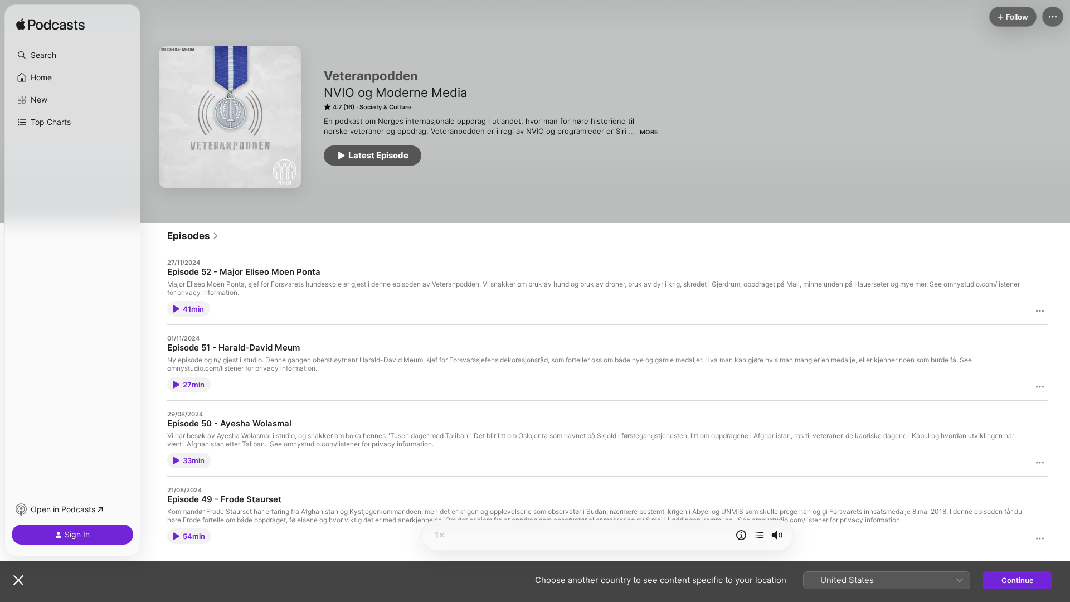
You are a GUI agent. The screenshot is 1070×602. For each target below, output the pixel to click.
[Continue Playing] (759, 535)
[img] (50, 25)
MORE (649, 132)
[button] (72, 55)
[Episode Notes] (741, 535)
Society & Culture (385, 107)
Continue (1017, 580)
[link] (193, 236)
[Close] (18, 580)
